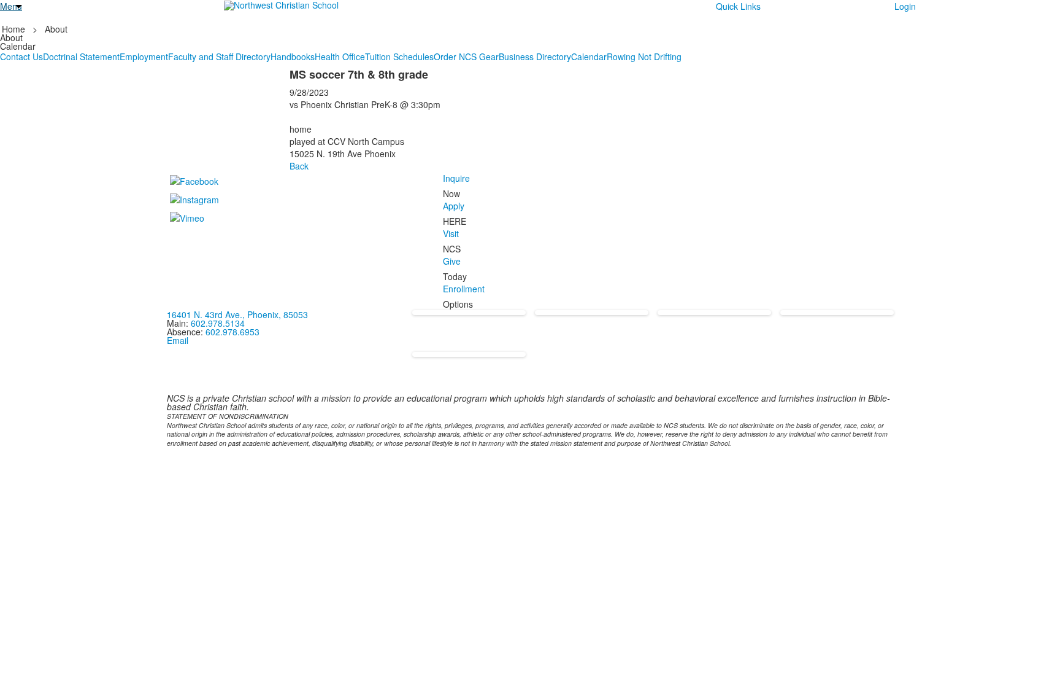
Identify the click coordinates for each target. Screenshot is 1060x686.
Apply (453, 206)
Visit (451, 233)
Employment (144, 56)
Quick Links (738, 6)
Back (299, 166)
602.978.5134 (218, 323)
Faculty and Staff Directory (219, 56)
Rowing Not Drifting (644, 56)
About (56, 29)
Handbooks (293, 56)
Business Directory (535, 56)
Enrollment (464, 289)
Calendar (589, 56)
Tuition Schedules (399, 56)
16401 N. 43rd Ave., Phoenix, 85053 (237, 314)
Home (15, 29)
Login (905, 6)
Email (177, 340)
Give (452, 261)
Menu (11, 6)
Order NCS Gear (466, 56)
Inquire (456, 178)
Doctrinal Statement (81, 56)
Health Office (340, 56)
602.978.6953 (232, 331)
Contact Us (21, 56)
